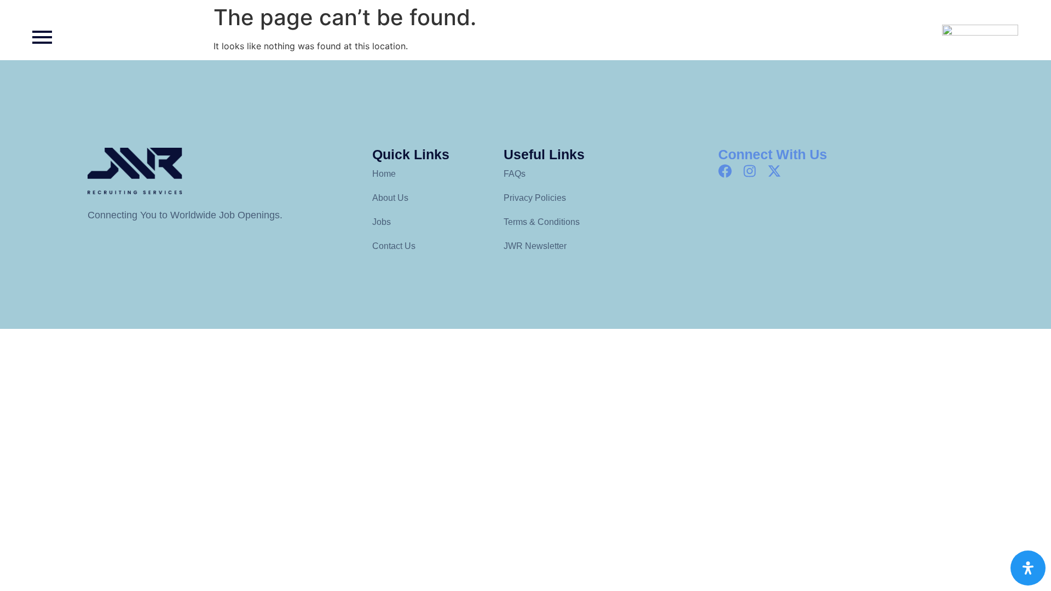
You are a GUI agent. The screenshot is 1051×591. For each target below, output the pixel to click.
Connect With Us (772, 154)
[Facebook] (725, 171)
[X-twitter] (774, 171)
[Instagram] (750, 171)
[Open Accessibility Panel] (1028, 568)
